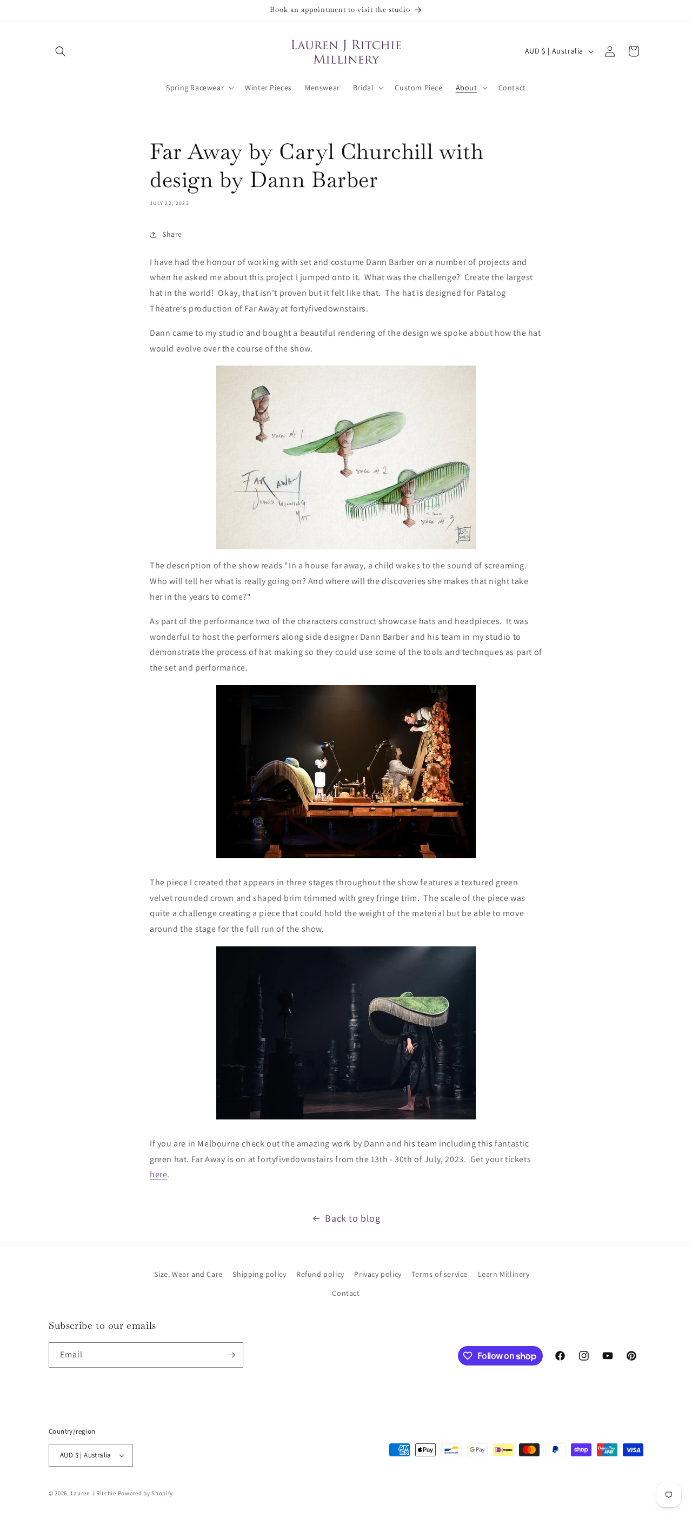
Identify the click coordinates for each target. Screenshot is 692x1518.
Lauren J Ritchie (93, 1493)
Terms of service (439, 1274)
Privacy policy (377, 1274)
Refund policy (320, 1274)
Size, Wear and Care (188, 1274)
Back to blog (352, 1218)
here (158, 1174)
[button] (60, 51)
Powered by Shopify (146, 1493)
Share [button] (172, 234)
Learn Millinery (504, 1274)
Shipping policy (259, 1274)
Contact (346, 1293)
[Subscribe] (231, 1355)
